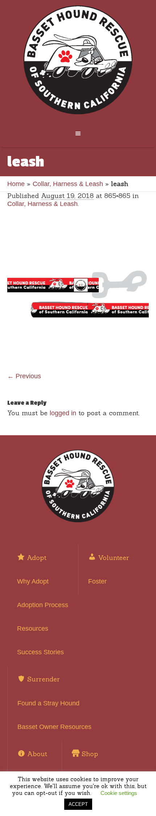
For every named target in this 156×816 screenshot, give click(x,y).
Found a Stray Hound (48, 703)
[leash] (78, 293)
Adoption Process (42, 605)
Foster (97, 581)
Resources (32, 628)
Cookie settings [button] (118, 793)
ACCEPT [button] (78, 804)
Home (16, 183)
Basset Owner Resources (54, 726)
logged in (63, 413)
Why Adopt (33, 581)
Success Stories (40, 652)
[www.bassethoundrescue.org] (78, 59)
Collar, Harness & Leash (68, 183)
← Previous (24, 376)
